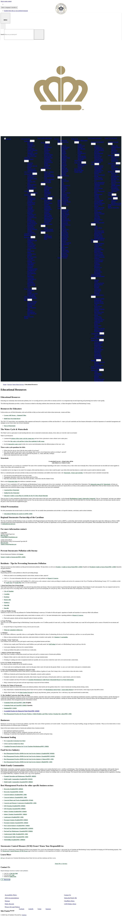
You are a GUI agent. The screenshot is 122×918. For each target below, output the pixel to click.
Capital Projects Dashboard (98, 321)
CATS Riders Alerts (70, 904)
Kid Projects (114, 196)
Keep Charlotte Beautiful (48, 203)
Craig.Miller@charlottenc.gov (9, 537)
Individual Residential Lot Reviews (98, 219)
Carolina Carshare (49, 196)
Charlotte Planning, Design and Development (97, 275)
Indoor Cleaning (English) (15, 811)
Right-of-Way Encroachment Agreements (64, 237)
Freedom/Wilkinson (99, 238)
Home (4, 384)
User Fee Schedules (97, 197)
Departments (27, 194)
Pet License (114, 177)
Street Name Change (47, 194)
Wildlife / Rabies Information (115, 186)
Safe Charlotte (78, 169)
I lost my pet (114, 161)
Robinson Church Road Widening (99, 330)
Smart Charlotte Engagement (98, 347)
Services (56, 139)
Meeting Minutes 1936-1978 (31, 185)
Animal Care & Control (111, 138)
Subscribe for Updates (30, 291)
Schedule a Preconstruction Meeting (98, 188)
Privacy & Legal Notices (12, 907)
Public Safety (74, 139)
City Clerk (30, 207)
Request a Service (62, 257)
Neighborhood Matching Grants (48, 217)
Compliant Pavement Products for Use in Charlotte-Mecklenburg (26, 746)
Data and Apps (65, 180)
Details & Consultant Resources (97, 264)
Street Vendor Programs (64, 240)
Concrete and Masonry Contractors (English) (20, 803)
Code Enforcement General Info (49, 180)
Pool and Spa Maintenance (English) (18, 828)
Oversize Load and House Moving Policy (66, 244)
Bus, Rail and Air (62, 140)
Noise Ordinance (31, 175)
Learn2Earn (97, 345)
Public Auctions (98, 252)
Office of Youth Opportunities (31, 245)
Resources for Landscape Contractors (98, 269)
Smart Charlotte (95, 340)
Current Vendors (98, 254)
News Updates (28, 288)
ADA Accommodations (12, 898)
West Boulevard (98, 236)
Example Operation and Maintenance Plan (20, 776)
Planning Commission (97, 288)
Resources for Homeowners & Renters (48, 162)
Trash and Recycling (63, 142)
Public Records (9, 904)
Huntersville (7, 599)
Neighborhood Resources (48, 200)
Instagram (48, 909)
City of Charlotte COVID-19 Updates (82, 166)
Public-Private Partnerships (98, 156)
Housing (43, 142)
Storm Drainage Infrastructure (65, 197)
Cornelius (6, 594)
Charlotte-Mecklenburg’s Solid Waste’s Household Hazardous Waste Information (51, 679)
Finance (29, 219)
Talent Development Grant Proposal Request (98, 374)
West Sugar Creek (99, 230)
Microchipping (115, 157)
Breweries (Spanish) (13, 791)
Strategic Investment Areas (98, 364)
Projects (63, 191)
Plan (79, 150)
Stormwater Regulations (64, 194)
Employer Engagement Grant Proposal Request (99, 379)
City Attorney (31, 232)
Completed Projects (99, 328)
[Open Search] (3, 26)
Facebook (21, 909)
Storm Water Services (63, 175)
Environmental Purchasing (98, 272)
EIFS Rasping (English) (14, 806)
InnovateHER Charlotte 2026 (98, 357)
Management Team (116, 203)
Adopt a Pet (114, 145)
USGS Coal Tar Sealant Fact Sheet (14, 743)
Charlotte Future (95, 333)
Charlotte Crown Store (30, 233)
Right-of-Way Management (64, 255)
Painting (10, 708)
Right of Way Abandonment (64, 233)
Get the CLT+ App (32, 293)
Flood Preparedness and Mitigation (65, 185)
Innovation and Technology (31, 225)
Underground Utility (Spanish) (16, 837)
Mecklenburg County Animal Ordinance (115, 190)
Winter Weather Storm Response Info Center (82, 157)
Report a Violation (49, 172)
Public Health (77, 162)
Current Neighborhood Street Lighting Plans (48, 237)
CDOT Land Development (64, 222)
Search (2, 34)
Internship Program (32, 192)
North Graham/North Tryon (98, 228)
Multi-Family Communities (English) (18, 779)
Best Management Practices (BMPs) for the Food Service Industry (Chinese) (29, 759)
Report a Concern (65, 192)
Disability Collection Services (63, 153)
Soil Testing (52, 644)
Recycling (63, 145)
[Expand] (32, 139)
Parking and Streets (46, 182)
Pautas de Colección (63, 162)
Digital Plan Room (99, 207)
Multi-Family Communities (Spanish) (18, 782)
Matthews (7, 602)
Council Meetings (28, 159)
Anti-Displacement (32, 268)
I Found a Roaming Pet (114, 159)
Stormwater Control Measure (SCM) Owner (15, 851)
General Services (31, 217)
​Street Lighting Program (47, 230)
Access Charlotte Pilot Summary (98, 342)
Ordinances (30, 177)
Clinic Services (112, 163)
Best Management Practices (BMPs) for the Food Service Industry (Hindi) (28, 762)
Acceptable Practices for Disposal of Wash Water (21, 711)
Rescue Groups (115, 153)
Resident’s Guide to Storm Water (69, 567)
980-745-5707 (4, 535)
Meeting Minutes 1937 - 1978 (31, 188)
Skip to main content (6, 1)
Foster (109, 206)
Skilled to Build (95, 370)
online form (13, 876)
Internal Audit (31, 227)
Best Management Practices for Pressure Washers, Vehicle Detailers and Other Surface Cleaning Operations (38, 714)
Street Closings (48, 187)
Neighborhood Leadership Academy (48, 210)
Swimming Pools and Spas (15, 702)
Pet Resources (111, 171)
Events (46, 227)
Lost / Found (111, 155)
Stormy (21, 554)
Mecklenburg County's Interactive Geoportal (82, 498)
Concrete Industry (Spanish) (15, 797)
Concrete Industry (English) (15, 794)
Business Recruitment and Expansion (98, 153)
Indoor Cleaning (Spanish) (15, 814)
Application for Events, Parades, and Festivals (65, 214)
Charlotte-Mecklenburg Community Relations (30, 211)
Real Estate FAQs (99, 312)
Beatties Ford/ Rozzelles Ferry (98, 234)
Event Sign (64, 217)
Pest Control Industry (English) (17, 825)
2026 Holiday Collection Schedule (64, 172)
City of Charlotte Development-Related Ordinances (99, 201)
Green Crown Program (31, 260)
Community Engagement (47, 206)
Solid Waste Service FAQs (64, 168)
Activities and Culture (46, 224)
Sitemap (7, 901)
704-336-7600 (14, 873)
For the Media (31, 295)
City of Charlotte (9, 591)
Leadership (27, 141)
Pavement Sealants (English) (16, 820)
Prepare (80, 144)
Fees (62, 182)
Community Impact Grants (47, 214)
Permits (59, 208)
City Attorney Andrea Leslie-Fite (32, 149)
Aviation (29, 230)
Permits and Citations (114, 174)
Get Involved (44, 198)
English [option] (16, 10)
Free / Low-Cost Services (115, 183)
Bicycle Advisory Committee (32, 257)
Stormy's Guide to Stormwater (13, 557)
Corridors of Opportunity (97, 222)
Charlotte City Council (31, 146)
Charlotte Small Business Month (98, 159)
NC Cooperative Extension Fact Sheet (14, 741)
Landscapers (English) (13, 817)
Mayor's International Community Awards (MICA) (31, 277)
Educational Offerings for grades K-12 (18, 513)
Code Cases (47, 173)
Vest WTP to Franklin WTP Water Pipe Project (99, 318)
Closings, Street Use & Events (65, 210)
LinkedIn (30, 909)
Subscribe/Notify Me (70, 898)
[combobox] (9, 7)
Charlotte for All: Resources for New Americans (31, 272)
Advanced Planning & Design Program (99, 309)
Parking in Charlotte (63, 200)
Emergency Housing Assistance (47, 151)
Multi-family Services (64, 149)
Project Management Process (97, 325)
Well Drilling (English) (14, 839)
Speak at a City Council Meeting (31, 169)
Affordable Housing (47, 144)
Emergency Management (80, 140)
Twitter (39, 909)
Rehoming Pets (115, 176)
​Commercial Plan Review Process (98, 166)
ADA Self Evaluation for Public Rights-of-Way (31, 313)
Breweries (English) (13, 789)
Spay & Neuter (115, 165)
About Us (63, 179)
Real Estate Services (47, 165)
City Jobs (26, 191)
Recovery (80, 147)
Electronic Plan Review (98, 205)
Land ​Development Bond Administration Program (99, 193)
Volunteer (110, 192)
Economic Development (97, 142)
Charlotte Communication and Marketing (31, 198)
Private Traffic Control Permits (65, 250)
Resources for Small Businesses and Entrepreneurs (99, 148)
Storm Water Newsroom (64, 189)
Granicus (24, 915)
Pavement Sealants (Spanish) (16, 822)
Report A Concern (53, 578)
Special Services (65, 147)
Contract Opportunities (97, 247)
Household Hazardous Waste (65, 156)
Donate (110, 194)
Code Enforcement (46, 168)
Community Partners (114, 200)
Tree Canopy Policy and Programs (97, 292)
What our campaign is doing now (13, 630)
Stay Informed (81, 148)
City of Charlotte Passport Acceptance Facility (63, 204)
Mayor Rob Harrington (30, 143)
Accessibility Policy (11, 895)
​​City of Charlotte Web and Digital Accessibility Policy (30, 298)
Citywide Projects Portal (97, 295)
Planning (96, 280)
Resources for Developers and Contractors (48, 157)
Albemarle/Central (99, 232)
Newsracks (64, 253)
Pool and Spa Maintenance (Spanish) (18, 831)
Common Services (99, 283)
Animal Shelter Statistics (114, 204)
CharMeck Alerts (69, 901)
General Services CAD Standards (98, 260)
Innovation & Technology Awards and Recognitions (97, 353)
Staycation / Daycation (114, 150)
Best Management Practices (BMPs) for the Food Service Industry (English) (29, 753)
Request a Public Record (64, 201)
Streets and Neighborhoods (44, 138)
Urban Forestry (98, 177)
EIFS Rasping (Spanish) (15, 808)
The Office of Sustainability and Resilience (32, 240)
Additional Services (63, 165)
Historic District (98, 284)
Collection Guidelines (63, 159)
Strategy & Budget (32, 229)
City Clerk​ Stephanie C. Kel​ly (32, 152)
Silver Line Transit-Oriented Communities (97, 367)
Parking (46, 186)
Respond (80, 151)
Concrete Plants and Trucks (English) (18, 800)
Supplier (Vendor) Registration (99, 250)
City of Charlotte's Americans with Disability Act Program (32, 304)
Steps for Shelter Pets (113, 207)
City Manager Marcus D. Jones (31, 155)
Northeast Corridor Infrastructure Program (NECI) (99, 300)
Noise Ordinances (48, 174)
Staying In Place (48, 154)
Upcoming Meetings (30, 163)
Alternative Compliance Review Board (31, 282)
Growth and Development (94, 138)
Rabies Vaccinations (114, 167)
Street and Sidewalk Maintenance (47, 190)
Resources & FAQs (99, 362)
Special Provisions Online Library (99, 244)
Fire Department (78, 160)
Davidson (6, 597)
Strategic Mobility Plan (97, 338)
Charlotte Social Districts (31, 254)
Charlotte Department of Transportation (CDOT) (31, 203)
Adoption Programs (113, 142)
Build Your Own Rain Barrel (12, 418)
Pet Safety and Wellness (115, 180)
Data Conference (98, 349)
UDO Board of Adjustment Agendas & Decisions (31, 265)
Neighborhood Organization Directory (48, 221)
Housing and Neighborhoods (31, 221)
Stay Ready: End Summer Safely (78, 171)
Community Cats (115, 169)
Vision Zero (30, 243)
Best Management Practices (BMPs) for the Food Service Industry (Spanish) (29, 756)
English (16, 4)
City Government (25, 139)
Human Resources (32, 223)
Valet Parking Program (64, 247)
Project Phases (98, 306)
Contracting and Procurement (31, 215)
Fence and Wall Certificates (65, 230)
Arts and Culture (48, 229)
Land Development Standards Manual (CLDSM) (99, 184)
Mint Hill (6, 605)
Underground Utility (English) (16, 834)
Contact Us (27, 157)
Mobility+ (93, 360)
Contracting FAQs (99, 255)
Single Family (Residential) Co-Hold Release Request (98, 171)
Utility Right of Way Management (65, 219)
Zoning (96, 281)
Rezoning (96, 286)
